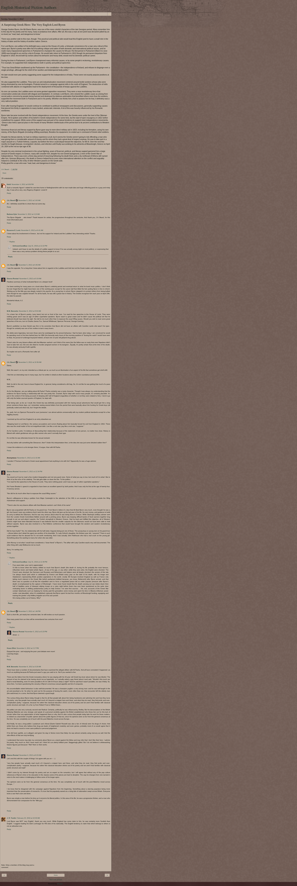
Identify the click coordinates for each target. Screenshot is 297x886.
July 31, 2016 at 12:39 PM (37, 562)
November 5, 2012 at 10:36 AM (29, 362)
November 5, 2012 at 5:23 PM (36, 632)
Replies (12, 242)
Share (4, 173)
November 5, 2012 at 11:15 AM (28, 458)
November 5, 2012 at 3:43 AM (29, 200)
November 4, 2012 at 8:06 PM (23, 184)
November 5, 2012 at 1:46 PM (29, 611)
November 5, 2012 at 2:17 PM (28, 648)
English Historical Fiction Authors (28, 7)
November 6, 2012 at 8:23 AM (30, 755)
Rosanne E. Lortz (13, 230)
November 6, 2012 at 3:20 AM (30, 667)
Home (56, 875)
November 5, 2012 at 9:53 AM (30, 311)
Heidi (9, 184)
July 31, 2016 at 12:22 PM (37, 246)
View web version (55, 880)
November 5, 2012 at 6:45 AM (29, 265)
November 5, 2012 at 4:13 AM (29, 214)
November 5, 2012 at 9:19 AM (30, 278)
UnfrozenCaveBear (20, 246)
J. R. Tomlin (11, 818)
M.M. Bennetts (12, 311)
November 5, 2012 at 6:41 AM (32, 230)
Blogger (60, 884)
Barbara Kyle (12, 214)
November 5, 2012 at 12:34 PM (30, 471)
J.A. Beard (11, 200)
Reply (9, 193)
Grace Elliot (11, 648)
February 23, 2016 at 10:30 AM (28, 818)
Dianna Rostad (13, 278)
